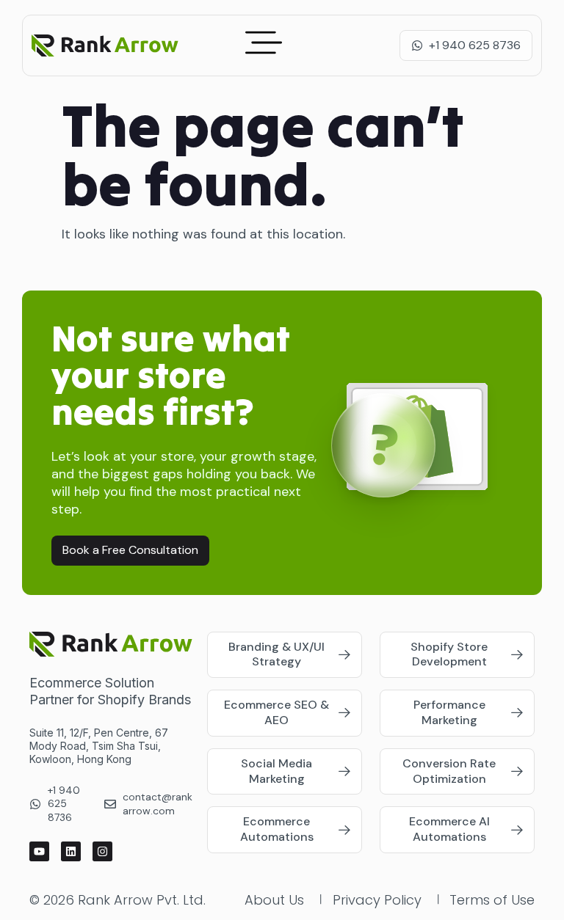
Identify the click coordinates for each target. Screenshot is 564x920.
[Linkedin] (71, 851)
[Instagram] (102, 851)
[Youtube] (39, 851)
